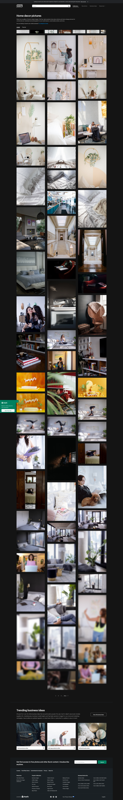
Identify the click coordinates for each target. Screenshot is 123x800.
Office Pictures (35, 782)
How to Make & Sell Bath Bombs (99, 778)
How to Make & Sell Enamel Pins (99, 780)
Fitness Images (66, 788)
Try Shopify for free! (43, 23)
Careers (18, 770)
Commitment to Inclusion (37, 770)
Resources (101, 6)
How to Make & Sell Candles (99, 785)
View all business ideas (98, 714)
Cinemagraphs (65, 784)
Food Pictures (65, 780)
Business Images (35, 778)
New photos (84, 6)
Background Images (51, 784)
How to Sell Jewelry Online (83, 785)
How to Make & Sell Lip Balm (84, 783)
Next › (65, 695)
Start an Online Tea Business (84, 780)
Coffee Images (35, 780)
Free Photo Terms (25, 770)
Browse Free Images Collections (21, 780)
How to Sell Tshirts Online (83, 787)
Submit (102, 762)
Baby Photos (34, 790)
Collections (75, 6)
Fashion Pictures (50, 778)
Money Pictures (50, 782)
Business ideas (93, 6)
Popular (24, 27)
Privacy (45, 770)
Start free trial (8, 410)
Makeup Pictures (66, 778)
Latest (18, 27)
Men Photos (49, 786)
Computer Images (66, 782)
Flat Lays (33, 784)
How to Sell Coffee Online (98, 783)
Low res (40, 76)
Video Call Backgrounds (52, 790)
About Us (51, 770)
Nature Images (50, 780)
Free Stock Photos (20, 778)
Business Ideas (81, 778)
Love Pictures (65, 786)
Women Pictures (35, 786)
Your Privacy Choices (67, 797)
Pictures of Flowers (36, 788)
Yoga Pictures (50, 788)
